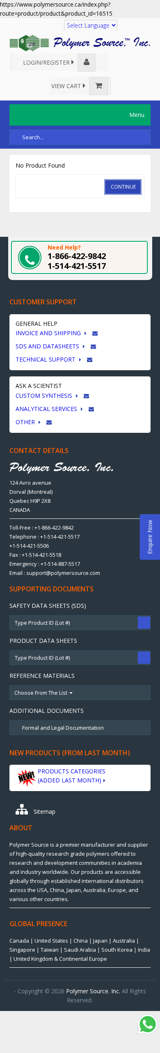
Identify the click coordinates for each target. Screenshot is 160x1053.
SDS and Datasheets (48, 346)
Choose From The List (41, 692)
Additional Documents (46, 710)
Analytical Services (47, 409)
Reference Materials (42, 675)
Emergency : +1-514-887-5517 (44, 563)
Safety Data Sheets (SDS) (47, 605)
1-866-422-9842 (77, 255)
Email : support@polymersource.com (54, 573)
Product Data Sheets (43, 640)
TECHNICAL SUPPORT (46, 359)
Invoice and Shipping (49, 333)
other (26, 422)
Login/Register (47, 62)
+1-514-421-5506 (29, 545)
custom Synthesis (45, 395)
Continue (123, 186)
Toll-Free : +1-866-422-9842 (41, 527)
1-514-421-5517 (77, 265)
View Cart (67, 86)
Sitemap (43, 811)
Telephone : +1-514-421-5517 (44, 536)
